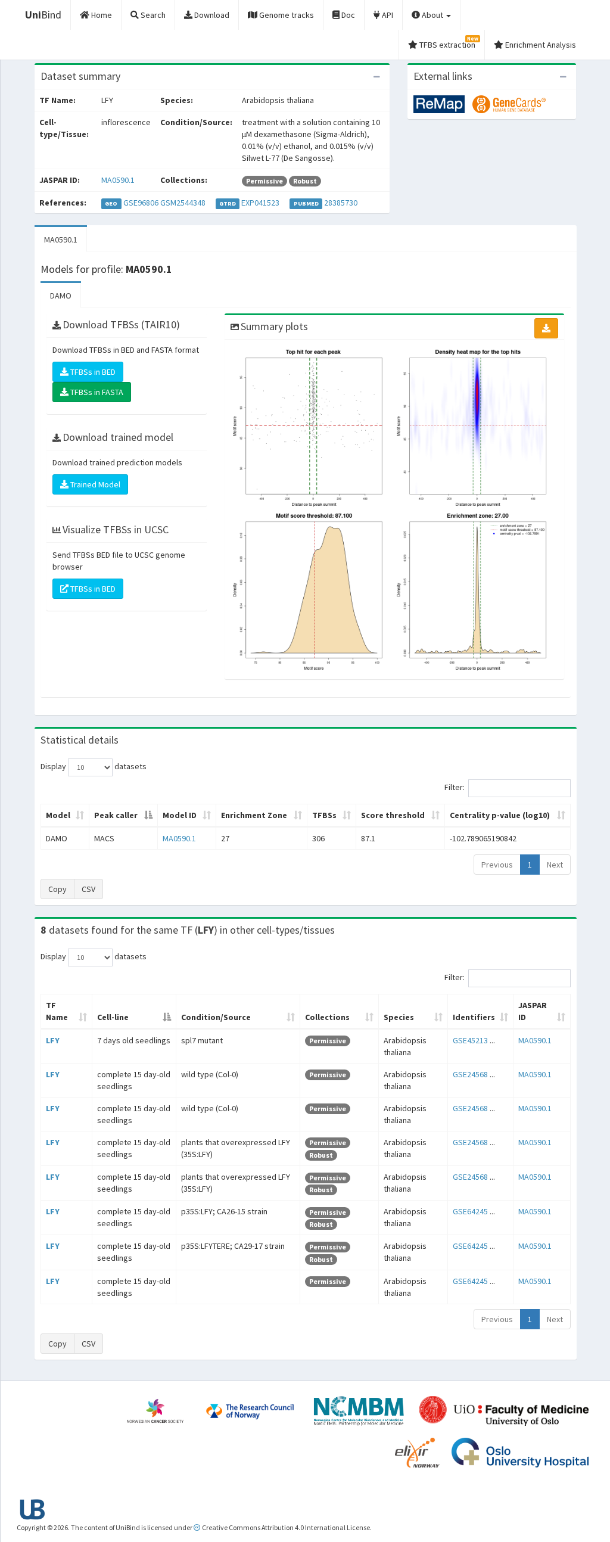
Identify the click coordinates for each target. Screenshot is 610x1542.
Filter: (454, 787)
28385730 (340, 202)
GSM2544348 (183, 202)
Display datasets (94, 766)
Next (555, 864)
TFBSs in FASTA (96, 392)
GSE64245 (470, 1211)
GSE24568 (470, 1074)
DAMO (60, 295)
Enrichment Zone (254, 815)
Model (58, 815)
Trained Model (94, 484)
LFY (53, 1040)
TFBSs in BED (92, 371)
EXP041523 (260, 202)
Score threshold (393, 815)
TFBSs (324, 815)
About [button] (432, 15)
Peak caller (116, 815)
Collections (327, 1017)
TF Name (57, 1011)
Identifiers (474, 1017)
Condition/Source (216, 1017)
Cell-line (113, 1017)
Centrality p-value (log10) (500, 815)
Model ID (180, 815)
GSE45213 (470, 1040)
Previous (497, 864)
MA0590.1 (118, 180)
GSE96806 (140, 202)
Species (399, 1017)
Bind (43, 14)
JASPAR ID (532, 1011)
